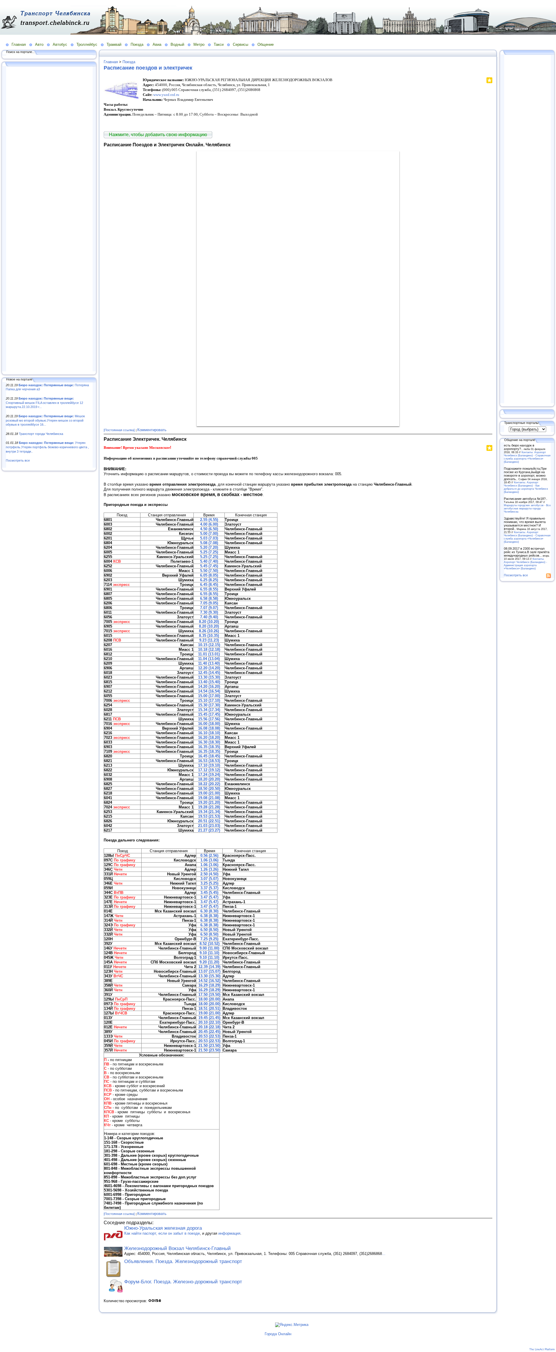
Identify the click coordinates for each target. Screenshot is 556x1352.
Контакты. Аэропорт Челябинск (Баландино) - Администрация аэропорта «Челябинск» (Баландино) (525, 563)
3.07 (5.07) (209, 879)
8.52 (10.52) (210, 943)
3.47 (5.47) (209, 897)
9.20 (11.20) (209, 962)
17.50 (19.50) (209, 994)
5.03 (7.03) (209, 538)
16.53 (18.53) (209, 761)
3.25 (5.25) (209, 883)
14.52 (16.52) (209, 981)
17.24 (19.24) (209, 774)
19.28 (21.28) (209, 807)
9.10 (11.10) (209, 953)
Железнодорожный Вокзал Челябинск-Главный (177, 1248)
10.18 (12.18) (209, 649)
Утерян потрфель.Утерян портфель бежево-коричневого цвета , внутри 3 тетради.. (47, 447)
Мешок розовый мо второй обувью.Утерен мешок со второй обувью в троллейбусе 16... (45, 420)
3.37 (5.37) (209, 888)
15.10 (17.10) (209, 700)
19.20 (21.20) (209, 802)
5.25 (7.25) (209, 552)
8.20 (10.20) (209, 621)
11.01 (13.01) (209, 654)
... (383, 1253)
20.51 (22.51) (209, 821)
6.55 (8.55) (209, 589)
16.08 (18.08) (209, 728)
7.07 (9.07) (209, 608)
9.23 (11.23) (209, 640)
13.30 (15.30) (209, 677)
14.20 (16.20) (209, 686)
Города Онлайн (278, 1334)
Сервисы (240, 44)
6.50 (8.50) (209, 930)
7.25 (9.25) (209, 939)
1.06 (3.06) (209, 860)
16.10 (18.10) (209, 733)
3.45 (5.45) (209, 892)
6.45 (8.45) (209, 584)
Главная (19, 44)
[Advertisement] (49, 219)
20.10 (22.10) (209, 1022)
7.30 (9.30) (209, 612)
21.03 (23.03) (209, 825)
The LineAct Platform (542, 1349)
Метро (198, 44)
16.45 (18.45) (209, 756)
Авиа (157, 44)
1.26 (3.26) (209, 869)
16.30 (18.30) (209, 742)
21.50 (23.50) (209, 1045)
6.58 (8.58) (209, 598)
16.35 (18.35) (209, 747)
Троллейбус (86, 44)
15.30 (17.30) (209, 705)
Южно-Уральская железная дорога (163, 1228)
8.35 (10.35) (209, 635)
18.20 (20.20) (209, 779)
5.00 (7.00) (209, 533)
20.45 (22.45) (209, 1032)
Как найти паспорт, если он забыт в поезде (162, 1233)
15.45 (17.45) (209, 714)
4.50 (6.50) (209, 529)
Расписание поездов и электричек (148, 68)
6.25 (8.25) (209, 580)
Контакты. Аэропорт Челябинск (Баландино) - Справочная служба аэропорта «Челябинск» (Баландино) (527, 457)
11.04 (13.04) (209, 659)
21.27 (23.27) (209, 830)
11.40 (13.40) (209, 663)
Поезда (137, 44)
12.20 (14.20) (209, 668)
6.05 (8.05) (209, 575)
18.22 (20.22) (209, 784)
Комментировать (152, 430)
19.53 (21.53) (209, 816)
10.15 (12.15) (209, 645)
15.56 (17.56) (209, 719)
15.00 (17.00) (209, 696)
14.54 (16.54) (209, 691)
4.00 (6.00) (209, 524)
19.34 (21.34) (209, 812)
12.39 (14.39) (209, 967)
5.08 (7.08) (209, 543)
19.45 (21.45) (209, 1018)
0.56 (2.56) (209, 855)
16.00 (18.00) (209, 723)
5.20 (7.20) (209, 547)
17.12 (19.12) (209, 770)
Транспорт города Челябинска (41, 434)
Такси (219, 44)
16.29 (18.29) (209, 985)
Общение (265, 44)
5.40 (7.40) (209, 561)
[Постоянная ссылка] (119, 430)
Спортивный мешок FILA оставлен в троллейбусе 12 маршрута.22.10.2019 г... (44, 403)
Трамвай (114, 44)
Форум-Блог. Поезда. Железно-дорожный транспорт (183, 1281)
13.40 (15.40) (209, 682)
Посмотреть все (18, 460)
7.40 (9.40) (209, 617)
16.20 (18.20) (209, 737)
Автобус (60, 44)
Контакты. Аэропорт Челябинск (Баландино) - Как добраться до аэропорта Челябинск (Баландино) (526, 487)
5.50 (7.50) (209, 571)
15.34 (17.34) (209, 710)
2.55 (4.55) (209, 520)
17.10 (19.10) (209, 765)
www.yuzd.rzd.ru (166, 94)
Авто (39, 44)
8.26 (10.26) (209, 631)
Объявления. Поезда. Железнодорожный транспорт (183, 1261)
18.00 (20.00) (209, 999)
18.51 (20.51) (209, 1008)
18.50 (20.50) (209, 788)
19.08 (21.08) (209, 798)
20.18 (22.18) (209, 1027)
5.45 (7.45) (209, 566)
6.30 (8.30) (209, 911)
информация (229, 1233)
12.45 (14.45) (209, 672)
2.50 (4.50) (209, 874)
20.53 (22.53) (209, 1036)
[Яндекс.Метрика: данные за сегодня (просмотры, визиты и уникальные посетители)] (291, 1324)
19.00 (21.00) (209, 793)
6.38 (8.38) (209, 916)
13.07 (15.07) (209, 971)
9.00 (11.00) (209, 948)
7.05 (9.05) (209, 603)
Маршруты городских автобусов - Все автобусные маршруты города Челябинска (527, 508)
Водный (177, 44)
